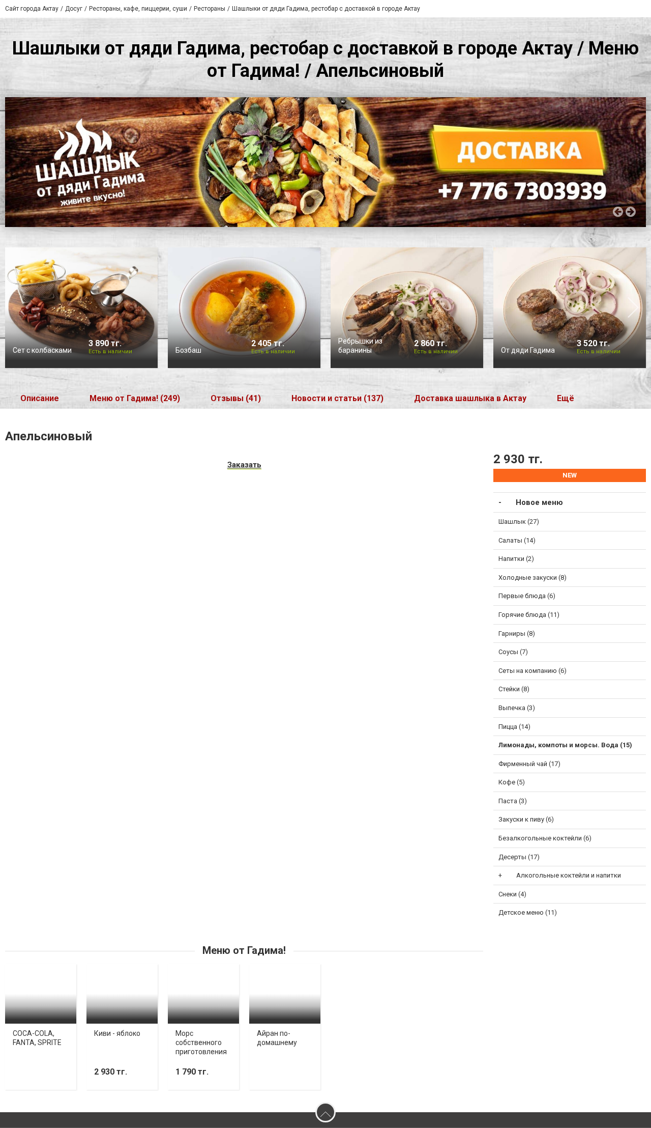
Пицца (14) (514, 726)
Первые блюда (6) (526, 596)
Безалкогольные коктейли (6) (544, 838)
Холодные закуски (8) (532, 577)
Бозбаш (188, 350)
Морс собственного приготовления (201, 1042)
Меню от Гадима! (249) (135, 398)
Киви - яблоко (117, 1033)
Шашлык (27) (518, 521)
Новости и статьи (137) (337, 398)
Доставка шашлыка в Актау (470, 398)
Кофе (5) (511, 782)
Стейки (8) (513, 689)
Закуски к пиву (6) (526, 819)
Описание (39, 398)
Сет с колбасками (42, 350)
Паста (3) (512, 801)
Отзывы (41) (236, 398)
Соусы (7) (513, 652)
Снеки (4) (512, 894)
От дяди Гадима (528, 350)
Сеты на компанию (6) (532, 670)
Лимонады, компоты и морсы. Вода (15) (565, 745)
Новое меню (539, 502)
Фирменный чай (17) (529, 764)
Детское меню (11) (527, 912)
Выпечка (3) (516, 708)
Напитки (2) (516, 558)
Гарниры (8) (516, 633)
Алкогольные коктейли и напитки (568, 875)
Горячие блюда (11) (528, 614)
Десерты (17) (519, 857)
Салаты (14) (517, 540)
